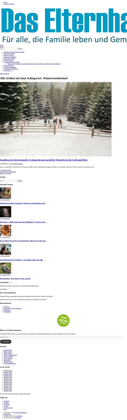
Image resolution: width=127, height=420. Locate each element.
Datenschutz (7, 312)
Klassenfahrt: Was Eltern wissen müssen (15, 279)
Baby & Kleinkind (9, 54)
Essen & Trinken (9, 65)
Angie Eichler (8, 350)
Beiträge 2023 (8, 375)
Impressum (7, 310)
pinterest (6, 403)
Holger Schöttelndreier (10, 355)
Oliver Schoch (8, 358)
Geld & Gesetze (8, 60)
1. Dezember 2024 (5, 170)
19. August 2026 (5, 256)
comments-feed (8, 408)
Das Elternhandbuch (17, 164)
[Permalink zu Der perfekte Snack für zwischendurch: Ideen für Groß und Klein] (5, 235)
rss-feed (6, 406)
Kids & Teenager (9, 55)
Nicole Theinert (8, 357)
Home (5, 2)
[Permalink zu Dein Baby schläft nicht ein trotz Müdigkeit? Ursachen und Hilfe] (5, 217)
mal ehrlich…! (4, 289)
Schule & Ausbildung (10, 57)
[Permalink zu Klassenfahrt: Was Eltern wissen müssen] (5, 273)
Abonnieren (5, 341)
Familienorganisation (10, 67)
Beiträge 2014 (8, 391)
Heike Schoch (8, 353)
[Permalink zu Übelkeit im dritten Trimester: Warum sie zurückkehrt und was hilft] (5, 198)
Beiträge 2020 (8, 380)
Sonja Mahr (7, 360)
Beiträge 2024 (8, 374)
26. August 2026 (5, 200)
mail (5, 409)
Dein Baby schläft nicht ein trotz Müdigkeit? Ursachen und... (23, 222)
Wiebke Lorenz (8, 362)
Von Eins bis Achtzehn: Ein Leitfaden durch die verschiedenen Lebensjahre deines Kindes (33, 64)
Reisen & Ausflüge (9, 59)
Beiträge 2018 (8, 384)
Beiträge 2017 (8, 385)
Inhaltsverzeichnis (9, 4)
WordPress (19, 416)
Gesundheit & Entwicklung (12, 62)
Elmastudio (17, 417)
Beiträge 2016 (8, 387)
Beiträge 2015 (8, 389)
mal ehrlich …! (8, 70)
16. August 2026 (5, 275)
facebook (6, 401)
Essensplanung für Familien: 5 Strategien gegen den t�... (22, 260)
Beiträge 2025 (8, 372)
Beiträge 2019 (8, 382)
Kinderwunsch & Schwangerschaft (14, 52)
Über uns (6, 306)
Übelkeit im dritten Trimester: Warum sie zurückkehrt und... (23, 203)
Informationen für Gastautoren (12, 308)
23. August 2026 (5, 218)
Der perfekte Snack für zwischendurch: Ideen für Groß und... (23, 241)
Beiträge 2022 (8, 377)
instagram (6, 404)
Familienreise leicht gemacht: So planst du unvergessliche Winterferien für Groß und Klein (43, 160)
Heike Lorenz (8, 352)
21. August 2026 (5, 237)
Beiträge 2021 (8, 379)
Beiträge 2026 (8, 370)
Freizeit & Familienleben (11, 69)
